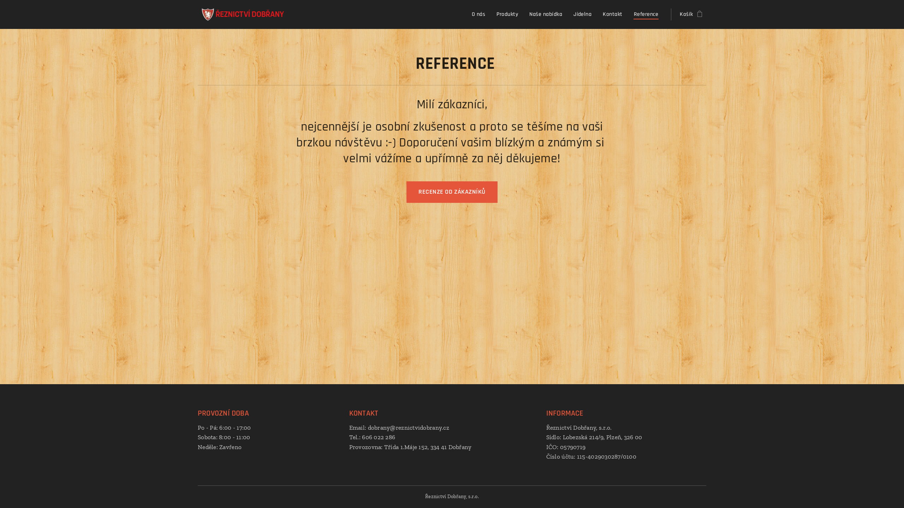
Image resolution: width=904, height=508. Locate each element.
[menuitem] (480, 14)
